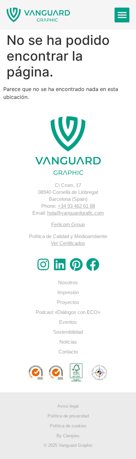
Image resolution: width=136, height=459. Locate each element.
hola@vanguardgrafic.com (75, 213)
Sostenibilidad (68, 332)
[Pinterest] (76, 264)
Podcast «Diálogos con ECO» (68, 312)
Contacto (68, 351)
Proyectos (68, 302)
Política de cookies (68, 425)
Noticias (68, 342)
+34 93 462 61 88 (76, 206)
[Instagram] (43, 264)
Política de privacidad (68, 415)
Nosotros (68, 282)
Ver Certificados (68, 243)
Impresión (68, 292)
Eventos (68, 322)
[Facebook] (92, 264)
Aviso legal (68, 406)
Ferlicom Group (68, 224)
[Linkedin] (59, 264)
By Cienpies (68, 435)
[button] (122, 15)
